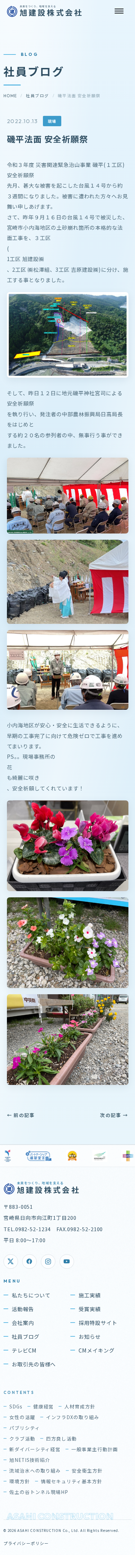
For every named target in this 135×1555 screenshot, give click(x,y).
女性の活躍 (22, 1417)
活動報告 (23, 1309)
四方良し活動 (61, 1438)
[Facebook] (29, 1261)
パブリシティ (24, 1427)
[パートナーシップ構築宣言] (32, 1156)
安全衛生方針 (87, 1470)
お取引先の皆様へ (34, 1364)
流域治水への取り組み (35, 1470)
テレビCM (24, 1350)
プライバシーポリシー (26, 1543)
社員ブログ (37, 95)
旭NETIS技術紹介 (30, 1459)
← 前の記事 (21, 1115)
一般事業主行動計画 (94, 1449)
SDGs (15, 1406)
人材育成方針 (80, 1406)
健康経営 (43, 1406)
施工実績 (90, 1295)
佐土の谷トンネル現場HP (39, 1491)
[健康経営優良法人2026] (93, 1156)
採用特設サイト (98, 1322)
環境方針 (19, 1481)
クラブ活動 (22, 1438)
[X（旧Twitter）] (10, 1261)
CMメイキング (97, 1350)
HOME (10, 95)
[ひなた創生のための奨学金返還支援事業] (66, 1156)
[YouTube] (67, 1261)
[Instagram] (48, 1261)
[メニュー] (119, 11)
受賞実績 (90, 1309)
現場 (52, 121)
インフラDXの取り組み (73, 1417)
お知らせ (90, 1336)
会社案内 (23, 1322)
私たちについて (31, 1295)
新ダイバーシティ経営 (35, 1449)
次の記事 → (114, 1115)
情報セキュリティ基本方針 (72, 1481)
